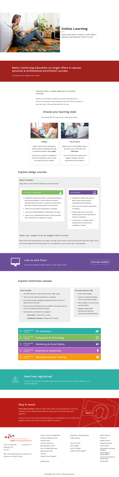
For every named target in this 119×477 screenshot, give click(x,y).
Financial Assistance (106, 443)
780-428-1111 (27, 445)
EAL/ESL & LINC (75, 443)
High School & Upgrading (50, 435)
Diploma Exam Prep (46, 451)
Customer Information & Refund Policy (107, 457)
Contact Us (103, 438)
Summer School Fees (46, 443)
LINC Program (74, 446)
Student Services (105, 440)
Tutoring (43, 453)
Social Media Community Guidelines (107, 449)
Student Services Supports (48, 456)
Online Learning (75, 438)
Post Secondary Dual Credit (48, 448)
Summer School (45, 440)
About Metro (105, 435)
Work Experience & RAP (47, 446)
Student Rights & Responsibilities (105, 453)
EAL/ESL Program (75, 448)
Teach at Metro (104, 446)
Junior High (44, 461)
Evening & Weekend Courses (49, 438)
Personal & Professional (79, 435)
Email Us (89, 413)
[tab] (59, 331)
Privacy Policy (104, 461)
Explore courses (100, 262)
